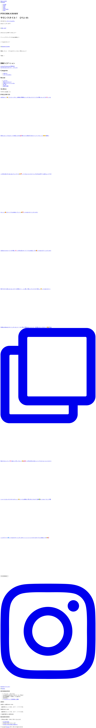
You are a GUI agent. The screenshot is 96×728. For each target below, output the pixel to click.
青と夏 (4, 84)
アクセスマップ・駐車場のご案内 (11, 699)
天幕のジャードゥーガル (9, 83)
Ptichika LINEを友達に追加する (10, 724)
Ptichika (7, 726)
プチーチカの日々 (11, 21)
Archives (2, 91)
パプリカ (5, 80)
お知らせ (5, 73)
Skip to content (4, 1)
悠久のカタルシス (7, 81)
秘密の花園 (5, 86)
